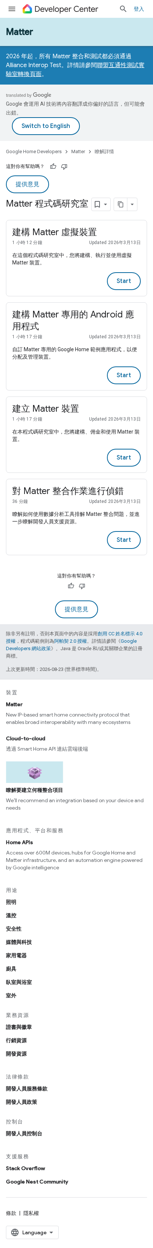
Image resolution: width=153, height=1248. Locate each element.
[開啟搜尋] (123, 8)
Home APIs (19, 842)
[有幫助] (53, 166)
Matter (19, 31)
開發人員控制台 (24, 1133)
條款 (11, 1213)
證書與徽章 (19, 1027)
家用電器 (16, 955)
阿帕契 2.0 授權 (70, 641)
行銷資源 (16, 1040)
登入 (139, 9)
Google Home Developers (34, 151)
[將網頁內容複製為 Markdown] (120, 204)
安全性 (14, 928)
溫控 (11, 915)
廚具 (11, 968)
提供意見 (27, 184)
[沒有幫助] (64, 166)
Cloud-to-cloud (25, 738)
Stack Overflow (25, 1168)
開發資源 (16, 1053)
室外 (11, 995)
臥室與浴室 (19, 982)
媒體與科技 (19, 942)
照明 (11, 902)
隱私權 (31, 1213)
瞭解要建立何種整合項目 (34, 790)
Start (124, 281)
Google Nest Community (37, 1181)
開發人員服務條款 (27, 1088)
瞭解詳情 (104, 151)
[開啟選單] (11, 9)
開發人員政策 (21, 1102)
